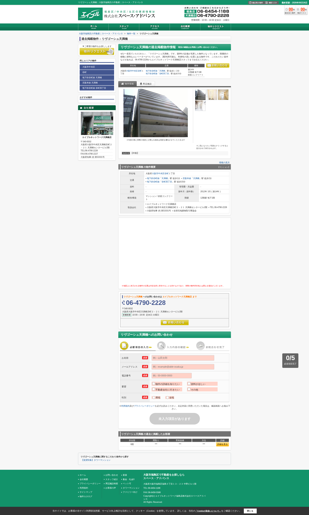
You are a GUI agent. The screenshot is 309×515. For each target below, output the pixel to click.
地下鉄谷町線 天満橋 (92, 77)
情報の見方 (224, 162)
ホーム (83, 475)
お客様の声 (110, 488)
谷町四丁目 (164, 73)
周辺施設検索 (111, 483)
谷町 (140, 71)
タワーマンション (131, 488)
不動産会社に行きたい (167, 389)
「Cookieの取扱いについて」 (208, 511)
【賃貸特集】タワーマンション (96, 460)
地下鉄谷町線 (151, 71)
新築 (125, 475)
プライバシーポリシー (144, 406)
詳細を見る (222, 444)
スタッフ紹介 (111, 479)
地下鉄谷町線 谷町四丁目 (94, 88)
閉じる (250, 511)
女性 (171, 397)
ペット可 (127, 483)
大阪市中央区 (132, 71)
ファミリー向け (130, 492)
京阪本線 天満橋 (90, 82)
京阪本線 (187, 178)
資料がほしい (198, 384)
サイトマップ (86, 492)
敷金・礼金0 (128, 479)
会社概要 (84, 479)
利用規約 (125, 406)
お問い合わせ (111, 475)
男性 (158, 397)
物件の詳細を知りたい (167, 384)
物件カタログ (86, 496)
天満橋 (162, 71)
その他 (194, 389)
